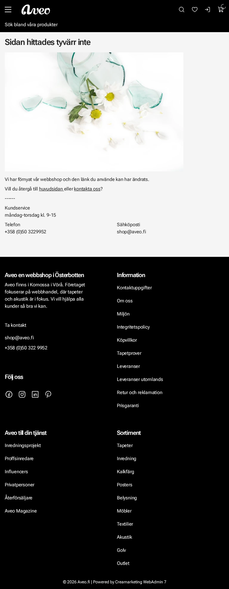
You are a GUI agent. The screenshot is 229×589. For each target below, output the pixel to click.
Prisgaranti (128, 405)
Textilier (125, 524)
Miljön (123, 314)
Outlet (123, 563)
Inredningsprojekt (23, 445)
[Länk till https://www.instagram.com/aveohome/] (22, 394)
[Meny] (8, 9)
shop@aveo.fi (19, 337)
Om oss (125, 301)
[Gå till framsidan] (35, 9)
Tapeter (125, 445)
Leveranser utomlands (140, 379)
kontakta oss (87, 189)
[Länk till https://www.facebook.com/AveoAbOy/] (9, 394)
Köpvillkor (127, 340)
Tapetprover (129, 353)
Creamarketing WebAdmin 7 (140, 581)
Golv (121, 550)
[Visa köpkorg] (221, 9)
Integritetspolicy (133, 327)
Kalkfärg (125, 471)
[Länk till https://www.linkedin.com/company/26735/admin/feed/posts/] (35, 394)
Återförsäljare (19, 498)
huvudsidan (51, 189)
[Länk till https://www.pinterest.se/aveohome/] (48, 394)
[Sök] (181, 9)
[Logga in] (207, 9)
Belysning (127, 498)
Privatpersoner (19, 485)
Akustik (124, 537)
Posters (124, 485)
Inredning (126, 458)
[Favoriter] (194, 9)
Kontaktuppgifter (134, 287)
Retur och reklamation (140, 392)
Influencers (16, 471)
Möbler (124, 511)
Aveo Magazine (21, 511)
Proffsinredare (19, 458)
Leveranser (128, 366)
